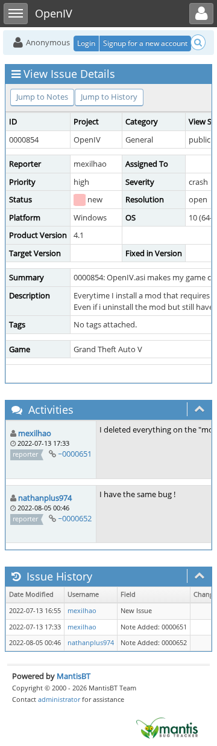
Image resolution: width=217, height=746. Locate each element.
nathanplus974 (45, 497)
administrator (59, 699)
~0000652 (75, 518)
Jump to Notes (42, 96)
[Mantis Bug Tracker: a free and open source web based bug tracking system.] (167, 727)
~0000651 (75, 453)
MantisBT (73, 675)
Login (86, 43)
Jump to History (109, 96)
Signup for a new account (145, 43)
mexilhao (34, 433)
